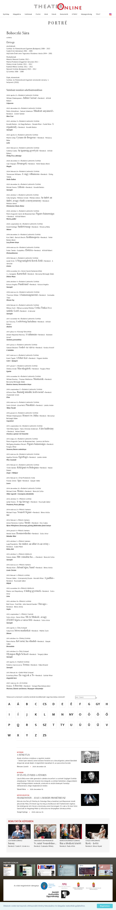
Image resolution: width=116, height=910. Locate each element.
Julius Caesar (30, 97)
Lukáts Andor (49, 405)
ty (62, 725)
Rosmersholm (23, 533)
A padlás (49, 578)
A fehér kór (22, 358)
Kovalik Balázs (31, 127)
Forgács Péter (45, 369)
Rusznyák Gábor (44, 502)
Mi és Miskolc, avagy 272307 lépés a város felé (26, 619)
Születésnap (24, 226)
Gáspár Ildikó (35, 481)
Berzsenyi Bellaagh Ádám (44, 274)
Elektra (29, 250)
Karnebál (21, 273)
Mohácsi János (11, 203)
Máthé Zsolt (44, 631)
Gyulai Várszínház (93, 840)
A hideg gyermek (32, 591)
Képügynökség (86, 14)
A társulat (31, 311)
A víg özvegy (23, 501)
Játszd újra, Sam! (25, 567)
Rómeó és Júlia (30, 415)
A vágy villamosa (30, 174)
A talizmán (31, 334)
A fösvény (18, 685)
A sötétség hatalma (26, 321)
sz (44, 725)
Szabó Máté (18, 547)
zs (44, 735)
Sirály (27, 522)
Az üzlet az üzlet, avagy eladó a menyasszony (29, 199)
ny (71, 714)
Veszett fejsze (24, 512)
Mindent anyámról (43, 111)
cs (45, 704)
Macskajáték (24, 368)
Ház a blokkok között (70, 843)
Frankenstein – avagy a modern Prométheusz (41, 798)
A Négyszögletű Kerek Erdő (29, 260)
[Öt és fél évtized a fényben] (90, 777)
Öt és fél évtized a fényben (31, 775)
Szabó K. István (21, 846)
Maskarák (38, 379)
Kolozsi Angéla (43, 284)
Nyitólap (6, 14)
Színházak (28, 14)
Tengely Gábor (42, 654)
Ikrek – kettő (92, 843)
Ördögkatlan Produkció (43, 840)
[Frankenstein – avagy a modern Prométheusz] (90, 800)
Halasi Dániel (20, 431)
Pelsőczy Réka (45, 227)
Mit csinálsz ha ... (26, 556)
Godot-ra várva (26, 347)
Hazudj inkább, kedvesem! (30, 392)
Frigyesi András (42, 358)
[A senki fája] (90, 757)
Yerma (26, 664)
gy (98, 704)
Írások (54, 14)
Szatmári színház (15, 840)
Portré (38, 14)
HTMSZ (74, 14)
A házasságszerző (28, 294)
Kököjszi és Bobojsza (28, 467)
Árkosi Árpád (97, 846)
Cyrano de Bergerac (26, 137)
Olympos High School (17, 654)
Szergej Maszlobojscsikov (41, 686)
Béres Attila (45, 512)
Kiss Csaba (44, 523)
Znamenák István (12, 395)
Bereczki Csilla (38, 491)
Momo (20, 491)
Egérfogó (23, 457)
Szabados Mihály (47, 846)
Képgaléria (17, 14)
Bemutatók (64, 14)
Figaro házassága (45, 213)
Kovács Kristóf (49, 348)
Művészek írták (23, 795)
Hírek (46, 14)
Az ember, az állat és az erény (34, 543)
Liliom (21, 187)
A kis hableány (46, 428)
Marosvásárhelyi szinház (70, 840)
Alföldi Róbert (20, 216)
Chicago (42, 604)
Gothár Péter (48, 675)
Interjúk (20, 752)
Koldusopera (32, 237)
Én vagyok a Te (26, 675)
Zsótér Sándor (19, 114)
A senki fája (23, 754)
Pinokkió (30, 405)
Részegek (22, 163)
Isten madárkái (22, 630)
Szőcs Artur (44, 533)
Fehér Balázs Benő (43, 164)
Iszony (11, 843)
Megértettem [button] (105, 906)
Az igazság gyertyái (28, 150)
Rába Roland (43, 665)
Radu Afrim (71, 846)
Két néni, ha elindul (26, 641)
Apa (19, 480)
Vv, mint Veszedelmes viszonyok (45, 843)
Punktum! (23, 284)
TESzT (98, 14)
